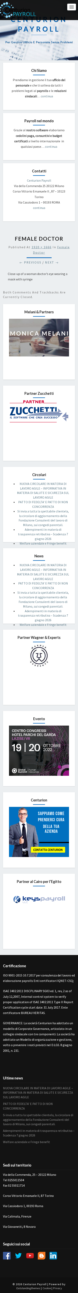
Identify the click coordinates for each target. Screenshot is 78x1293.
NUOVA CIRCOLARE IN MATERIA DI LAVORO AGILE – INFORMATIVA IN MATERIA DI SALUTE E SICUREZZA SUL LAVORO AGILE (38, 1092)
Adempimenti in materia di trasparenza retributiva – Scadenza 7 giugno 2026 (43, 534)
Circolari (39, 474)
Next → (52, 262)
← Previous (30, 262)
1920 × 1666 (42, 247)
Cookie (47, 1288)
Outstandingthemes (28, 1288)
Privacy (57, 1288)
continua (46, 96)
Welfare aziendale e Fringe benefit (43, 543)
